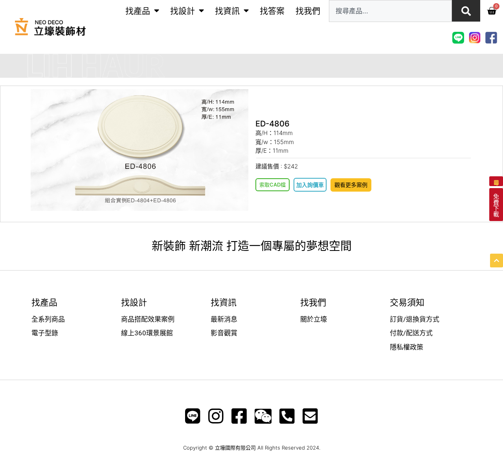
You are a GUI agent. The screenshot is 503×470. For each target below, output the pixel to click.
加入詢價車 (310, 184)
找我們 (308, 11)
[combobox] (390, 11)
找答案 (272, 11)
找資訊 (227, 11)
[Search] (466, 11)
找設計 (182, 11)
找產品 (137, 11)
